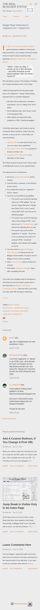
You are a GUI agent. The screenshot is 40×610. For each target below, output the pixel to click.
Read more (32, 466)
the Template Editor (27, 224)
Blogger (6, 311)
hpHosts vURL (12, 142)
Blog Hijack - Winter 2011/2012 (15, 308)
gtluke (11, 338)
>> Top (5, 298)
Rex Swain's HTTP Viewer (16, 149)
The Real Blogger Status (15, 5)
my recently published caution (23, 46)
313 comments (16, 569)
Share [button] (5, 321)
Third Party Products (12, 314)
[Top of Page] (30, 604)
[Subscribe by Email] (30, 10)
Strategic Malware (19, 311)
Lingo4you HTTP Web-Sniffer (17, 155)
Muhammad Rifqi (16, 355)
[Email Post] (4, 319)
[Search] (30, 4)
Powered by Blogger (21, 604)
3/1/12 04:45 (14, 378)
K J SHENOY (14, 385)
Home (5, 16)
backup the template (22, 177)
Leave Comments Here (17, 544)
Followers (16, 16)
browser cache (16, 262)
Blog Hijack (14, 305)
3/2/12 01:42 (14, 413)
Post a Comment (9, 419)
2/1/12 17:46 (14, 348)
